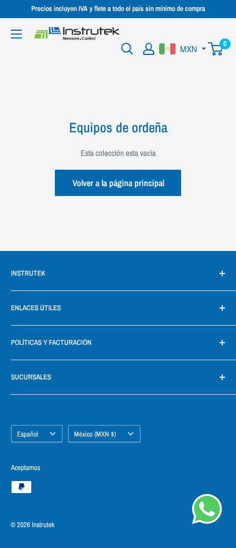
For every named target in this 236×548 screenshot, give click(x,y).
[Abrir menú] (16, 34)
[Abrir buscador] (127, 49)
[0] (216, 48)
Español (27, 434)
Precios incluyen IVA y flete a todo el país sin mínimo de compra (118, 8)
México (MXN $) (95, 434)
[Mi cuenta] (148, 49)
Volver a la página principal (118, 183)
